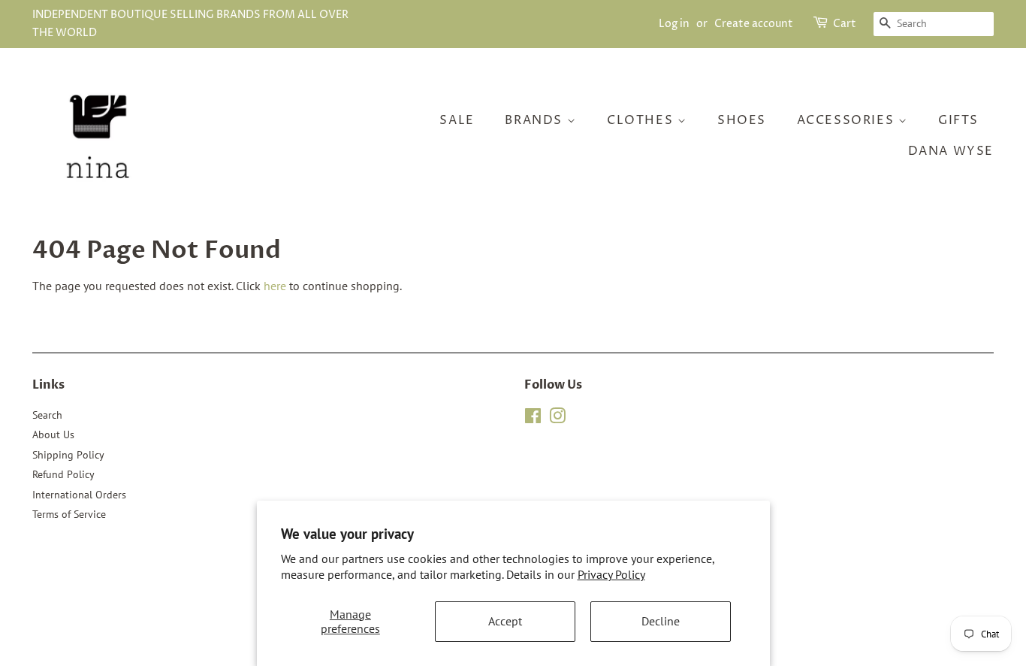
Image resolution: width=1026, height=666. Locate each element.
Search (47, 415)
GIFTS (958, 120)
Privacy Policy (611, 574)
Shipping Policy (68, 455)
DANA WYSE (951, 151)
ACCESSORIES (847, 120)
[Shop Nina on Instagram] (557, 418)
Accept (505, 620)
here (275, 285)
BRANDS (535, 120)
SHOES (741, 120)
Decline (660, 620)
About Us (53, 434)
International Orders (79, 494)
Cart (844, 24)
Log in (674, 24)
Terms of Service (69, 514)
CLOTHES (642, 120)
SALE (456, 120)
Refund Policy (63, 474)
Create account (753, 24)
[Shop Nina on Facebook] (533, 418)
